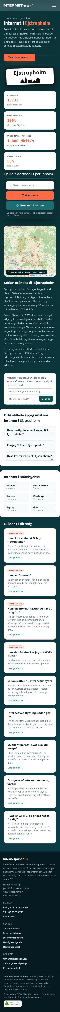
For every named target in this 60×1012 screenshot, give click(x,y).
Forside (7, 18)
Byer (15, 18)
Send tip (46, 399)
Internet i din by (12, 933)
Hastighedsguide (12, 942)
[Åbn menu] (53, 5)
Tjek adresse (30, 195)
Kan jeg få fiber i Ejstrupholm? (25, 445)
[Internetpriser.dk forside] (18, 5)
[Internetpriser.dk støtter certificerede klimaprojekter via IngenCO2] (13, 1003)
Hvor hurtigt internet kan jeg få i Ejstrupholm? (27, 432)
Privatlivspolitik (12, 968)
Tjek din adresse (12, 928)
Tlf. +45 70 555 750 (13, 912)
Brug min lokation (32, 205)
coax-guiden (24, 343)
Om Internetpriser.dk (15, 958)
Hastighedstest (11, 946)
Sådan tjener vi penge (15, 963)
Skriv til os (9, 916)
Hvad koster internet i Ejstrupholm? (29, 456)
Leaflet (35, 275)
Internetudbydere (13, 937)
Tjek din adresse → (19, 57)
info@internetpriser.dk (15, 907)
